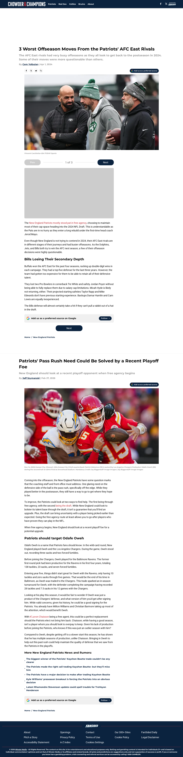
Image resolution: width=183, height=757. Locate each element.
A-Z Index (65, 742)
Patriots (52, 4)
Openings (65, 732)
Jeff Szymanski (31, 378)
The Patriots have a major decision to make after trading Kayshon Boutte (68, 674)
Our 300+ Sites (122, 732)
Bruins (81, 4)
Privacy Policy (67, 737)
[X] (166, 4)
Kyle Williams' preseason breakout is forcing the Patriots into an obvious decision (68, 681)
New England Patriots (44, 337)
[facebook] (160, 4)
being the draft (63, 505)
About (91, 4)
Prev (32, 162)
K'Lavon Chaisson (39, 616)
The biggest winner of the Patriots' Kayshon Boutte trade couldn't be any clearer (68, 660)
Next (105, 162)
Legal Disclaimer (150, 737)
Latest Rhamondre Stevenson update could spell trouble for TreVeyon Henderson (66, 689)
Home (27, 337)
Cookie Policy (122, 737)
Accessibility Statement (36, 742)
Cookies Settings (95, 742)
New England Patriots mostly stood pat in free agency (57, 222)
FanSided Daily (149, 732)
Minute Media (21, 749)
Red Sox (63, 4)
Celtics (72, 4)
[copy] (41, 71)
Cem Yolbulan (30, 64)
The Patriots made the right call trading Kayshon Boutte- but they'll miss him (68, 668)
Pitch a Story (30, 737)
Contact (90, 732)
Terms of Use (93, 737)
